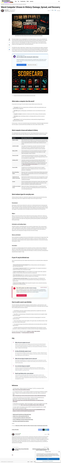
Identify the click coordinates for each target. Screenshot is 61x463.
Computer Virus (25, 425)
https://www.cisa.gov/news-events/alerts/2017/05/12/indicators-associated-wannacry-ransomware (28, 401)
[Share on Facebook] (51, 11)
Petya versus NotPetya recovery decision (30, 164)
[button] (59, 451)
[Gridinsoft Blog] (7, 1)
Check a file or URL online (32, 64)
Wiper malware (45, 425)
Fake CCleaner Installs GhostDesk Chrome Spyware (21, 421)
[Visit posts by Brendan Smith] (2, 10)
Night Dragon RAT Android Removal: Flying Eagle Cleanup (22, 414)
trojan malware (37, 331)
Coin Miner (21, 425)
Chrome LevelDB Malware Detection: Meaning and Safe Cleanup (23, 419)
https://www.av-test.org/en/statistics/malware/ (21, 389)
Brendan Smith (18, 433)
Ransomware (32, 425)
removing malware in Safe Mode (28, 332)
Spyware (35, 425)
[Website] (47, 434)
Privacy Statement (50, 461)
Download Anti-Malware (21, 64)
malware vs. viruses (30, 331)
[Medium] (48, 434)
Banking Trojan (17, 425)
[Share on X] (52, 11)
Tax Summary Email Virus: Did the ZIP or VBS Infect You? (22, 417)
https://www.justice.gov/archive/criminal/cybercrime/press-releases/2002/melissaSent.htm (29, 395)
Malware (29, 425)
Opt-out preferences (45, 461)
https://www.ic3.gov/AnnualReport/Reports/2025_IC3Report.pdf (32, 404)
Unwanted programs (40, 425)
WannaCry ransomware (16, 332)
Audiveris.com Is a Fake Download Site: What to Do (21, 416)
